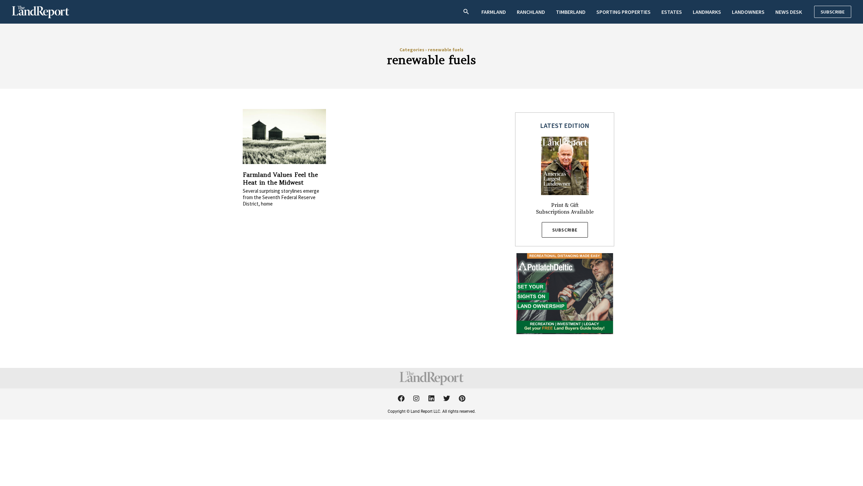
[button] (466, 12)
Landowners (748, 11)
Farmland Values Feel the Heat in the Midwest (280, 178)
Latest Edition (564, 125)
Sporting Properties (623, 11)
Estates (671, 11)
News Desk (788, 11)
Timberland (571, 11)
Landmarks (707, 11)
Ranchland (531, 11)
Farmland (493, 11)
